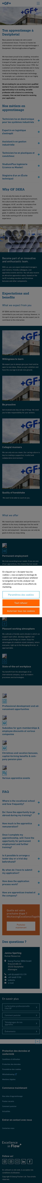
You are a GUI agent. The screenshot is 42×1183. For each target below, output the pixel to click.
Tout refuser (21, 603)
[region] (21, 591)
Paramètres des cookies (21, 595)
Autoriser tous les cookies (21, 611)
